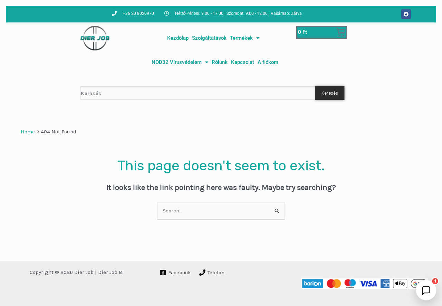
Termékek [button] (241, 38)
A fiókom (268, 62)
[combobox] (197, 93)
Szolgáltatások (209, 38)
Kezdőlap (178, 38)
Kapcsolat (242, 62)
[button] (426, 290)
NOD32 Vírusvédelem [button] (177, 62)
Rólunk (220, 62)
